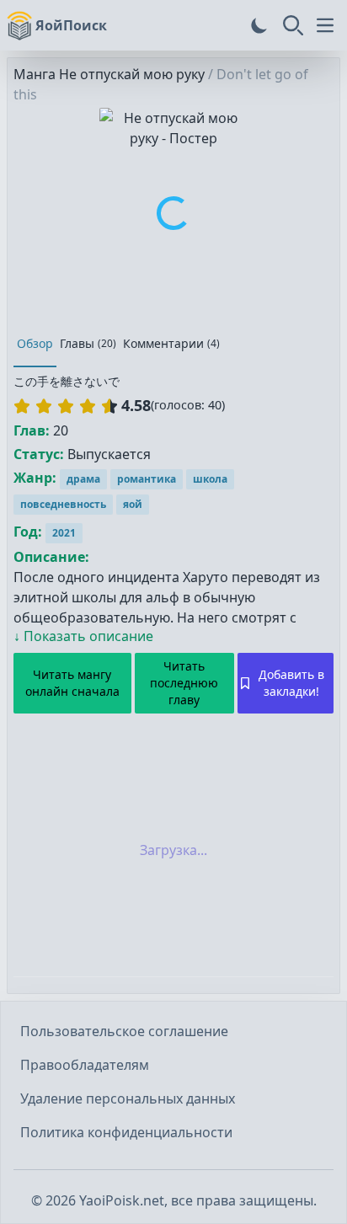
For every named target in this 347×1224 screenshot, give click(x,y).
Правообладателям (84, 1065)
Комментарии (171, 343)
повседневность (63, 504)
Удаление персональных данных (127, 1098)
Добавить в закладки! (291, 682)
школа (210, 479)
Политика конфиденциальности (126, 1132)
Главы (88, 343)
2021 (64, 533)
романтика (146, 479)
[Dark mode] (259, 25)
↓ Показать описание (83, 636)
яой (132, 504)
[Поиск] (293, 25)
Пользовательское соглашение (124, 1031)
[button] (65, 406)
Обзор (35, 343)
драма (83, 479)
